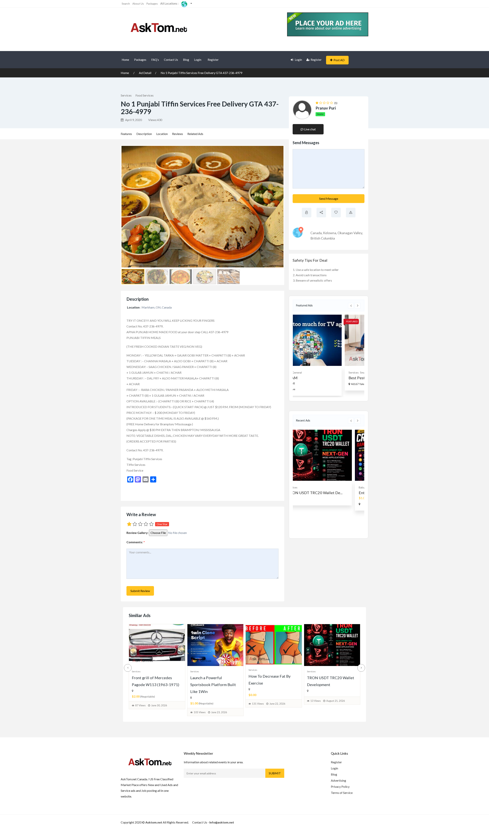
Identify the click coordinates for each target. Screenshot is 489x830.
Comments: (135, 542)
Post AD (339, 60)
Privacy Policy (340, 786)
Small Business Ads (321, 372)
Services (126, 95)
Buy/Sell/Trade (322, 487)
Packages (152, 3)
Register (213, 59)
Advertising (338, 780)
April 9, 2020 (133, 120)
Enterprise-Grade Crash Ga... (322, 492)
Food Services (144, 95)
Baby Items (305, 487)
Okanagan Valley (350, 233)
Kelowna (329, 233)
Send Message (328, 198)
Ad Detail (145, 73)
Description (144, 134)
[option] (328, 352)
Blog (186, 59)
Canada (316, 233)
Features (126, 134)
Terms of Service (342, 792)
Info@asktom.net (221, 822)
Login (197, 59)
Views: (155, 120)
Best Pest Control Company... (323, 377)
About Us (138, 3)
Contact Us (171, 59)
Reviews (177, 134)
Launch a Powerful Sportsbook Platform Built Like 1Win (213, 684)
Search (126, 3)
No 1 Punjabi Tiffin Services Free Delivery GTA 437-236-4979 (201, 73)
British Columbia (322, 238)
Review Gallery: (137, 532)
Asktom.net (153, 822)
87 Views (140, 705)
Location (162, 134)
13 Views (315, 700)
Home (125, 59)
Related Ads (195, 134)
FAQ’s (155, 59)
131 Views (258, 703)
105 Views (200, 712)
